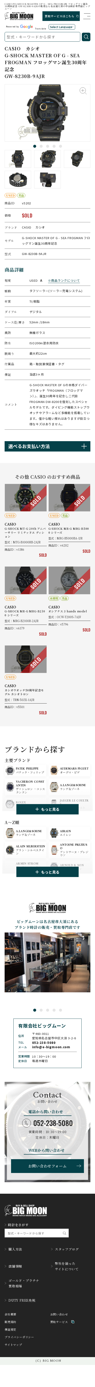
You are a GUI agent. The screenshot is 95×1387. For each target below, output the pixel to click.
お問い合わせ (59, 1314)
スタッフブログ (67, 1249)
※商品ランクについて (64, 280)
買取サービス (59, 1321)
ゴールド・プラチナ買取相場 (24, 1283)
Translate (40, 28)
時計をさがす (18, 1224)
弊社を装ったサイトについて (67, 1266)
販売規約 (10, 1321)
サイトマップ (13, 1344)
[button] (34, 146)
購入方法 (15, 1249)
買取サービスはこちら (59, 16)
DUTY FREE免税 (22, 1300)
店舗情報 (15, 1266)
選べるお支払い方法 (29, 446)
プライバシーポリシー (19, 1336)
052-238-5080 (53, 1123)
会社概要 (10, 1314)
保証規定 (10, 1329)
